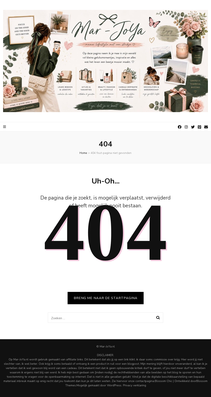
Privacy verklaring (134, 385)
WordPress (114, 385)
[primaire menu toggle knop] (5, 127)
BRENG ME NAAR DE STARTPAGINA (105, 298)
